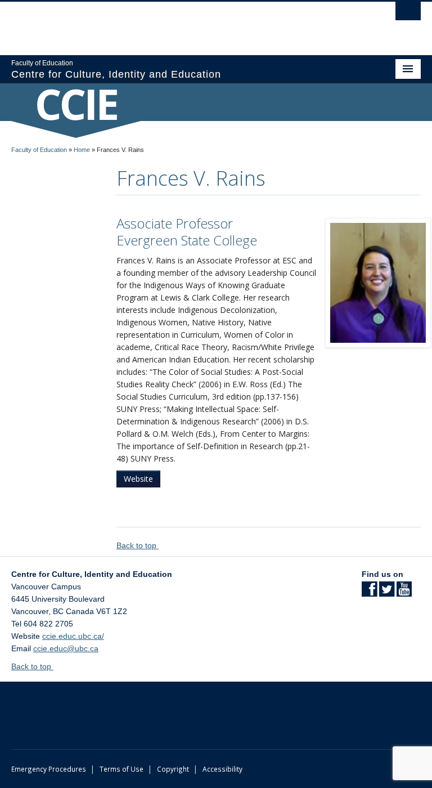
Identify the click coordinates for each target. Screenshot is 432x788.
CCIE (76, 103)
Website (138, 478)
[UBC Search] (408, 14)
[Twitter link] (386, 592)
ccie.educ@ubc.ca (65, 648)
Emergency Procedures (48, 768)
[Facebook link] (369, 592)
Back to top (137, 545)
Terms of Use (121, 768)
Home (82, 149)
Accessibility (222, 768)
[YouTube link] (404, 592)
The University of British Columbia (185, 23)
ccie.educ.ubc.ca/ (73, 636)
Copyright (173, 768)
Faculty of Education (39, 149)
